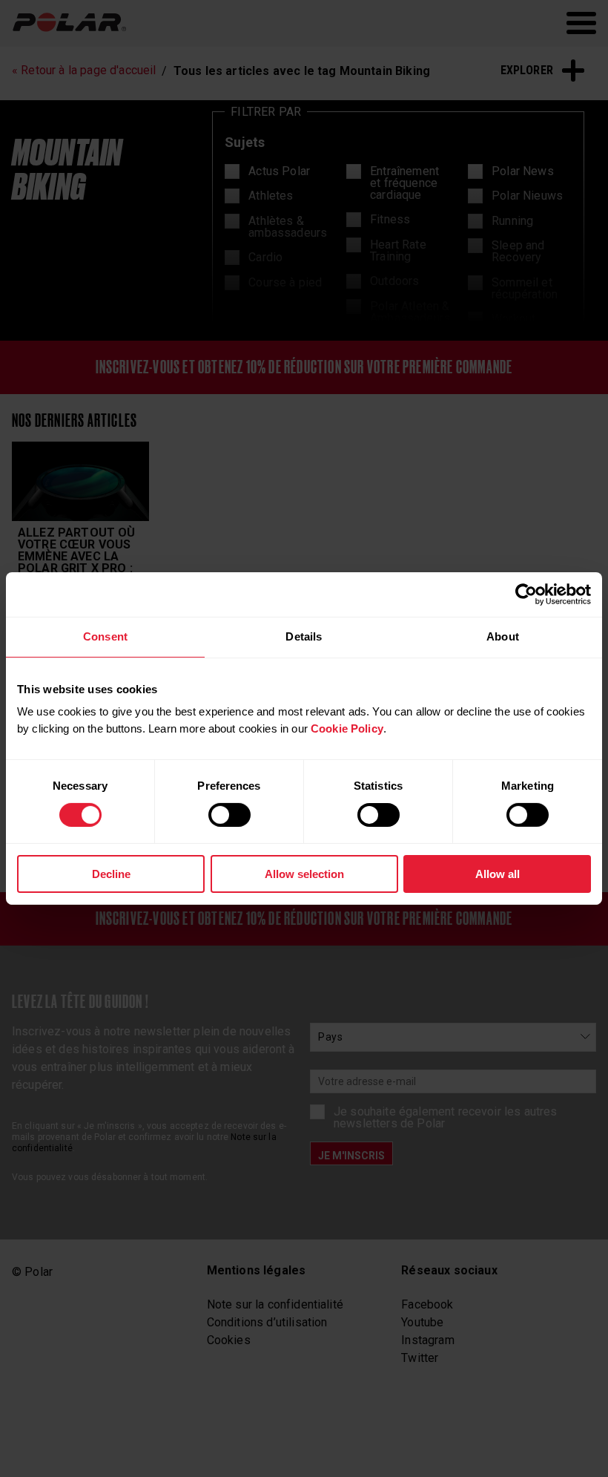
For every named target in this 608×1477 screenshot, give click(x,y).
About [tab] (502, 636)
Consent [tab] (105, 636)
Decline (111, 874)
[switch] (229, 815)
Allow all (497, 874)
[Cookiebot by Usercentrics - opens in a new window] (526, 594)
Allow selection (304, 874)
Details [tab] (303, 636)
